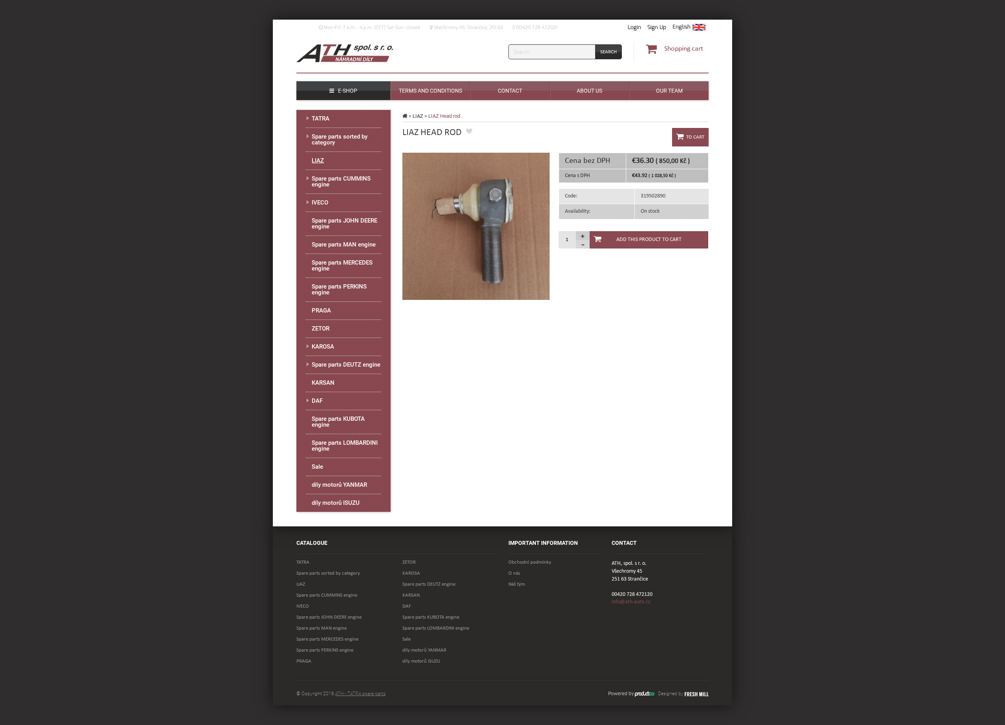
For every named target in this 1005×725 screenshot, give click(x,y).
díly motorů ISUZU (336, 502)
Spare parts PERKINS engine (339, 289)
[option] (476, 226)
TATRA (320, 118)
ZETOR (320, 328)
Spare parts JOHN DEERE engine (344, 223)
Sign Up (656, 27)
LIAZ (418, 116)
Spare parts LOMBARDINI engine (345, 445)
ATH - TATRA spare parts (360, 693)
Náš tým (516, 584)
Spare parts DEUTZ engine (346, 364)
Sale (317, 466)
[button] (689, 27)
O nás (514, 573)
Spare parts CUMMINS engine (341, 181)
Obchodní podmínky (529, 562)
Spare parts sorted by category (339, 139)
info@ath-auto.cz (631, 602)
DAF (317, 400)
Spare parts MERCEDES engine (342, 265)
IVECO (320, 202)
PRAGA (321, 310)
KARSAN (323, 382)
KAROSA (323, 346)
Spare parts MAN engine (344, 244)
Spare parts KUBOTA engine (338, 421)
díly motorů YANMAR (339, 484)
